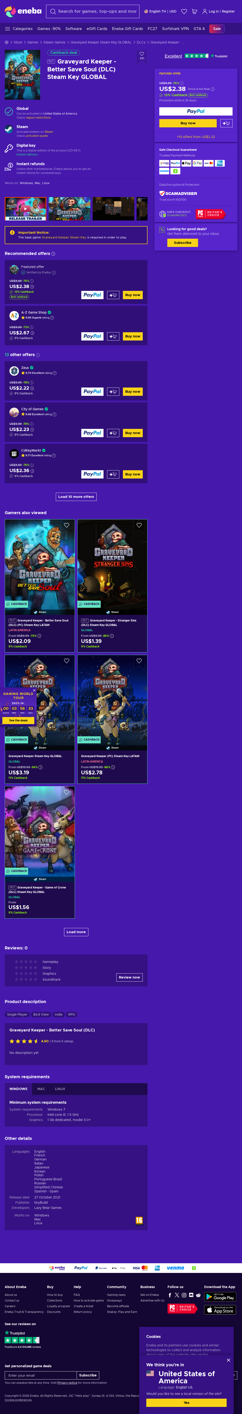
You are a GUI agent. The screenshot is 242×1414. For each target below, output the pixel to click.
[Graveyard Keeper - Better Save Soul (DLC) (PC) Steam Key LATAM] (40, 561)
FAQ (77, 1294)
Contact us (12, 1300)
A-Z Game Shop (34, 312)
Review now (129, 977)
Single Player (17, 1014)
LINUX (60, 1089)
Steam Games (54, 42)
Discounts (53, 1312)
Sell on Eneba (149, 1294)
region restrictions (38, 117)
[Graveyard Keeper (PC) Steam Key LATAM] (112, 696)
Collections (54, 1300)
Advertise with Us (152, 1300)
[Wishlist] (184, 11)
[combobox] (93, 11)
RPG (71, 1014)
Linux (38, 1223)
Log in (214, 11)
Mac (37, 1219)
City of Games (32, 409)
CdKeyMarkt (31, 450)
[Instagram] (184, 1295)
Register (228, 11)
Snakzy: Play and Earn (122, 1312)
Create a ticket (83, 1306)
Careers (10, 1306)
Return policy (83, 1312)
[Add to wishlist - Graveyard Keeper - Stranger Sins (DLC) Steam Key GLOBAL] (139, 527)
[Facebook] (170, 1295)
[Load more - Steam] (9, 129)
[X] (177, 1295)
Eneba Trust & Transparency (24, 1312)
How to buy (55, 1294)
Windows (41, 1215)
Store (18, 42)
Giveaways (114, 1300)
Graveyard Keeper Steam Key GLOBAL (101, 42)
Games (32, 42)
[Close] (228, 1360)
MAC (41, 1089)
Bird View (41, 1014)
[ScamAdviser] (178, 193)
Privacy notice (67, 1382)
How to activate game (89, 1300)
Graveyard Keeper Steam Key (64, 237)
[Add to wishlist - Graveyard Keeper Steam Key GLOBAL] (66, 662)
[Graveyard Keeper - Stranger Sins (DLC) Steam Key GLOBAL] (112, 561)
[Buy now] (196, 111)
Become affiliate (118, 1306)
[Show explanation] (52, 318)
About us (11, 1294)
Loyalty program (58, 1306)
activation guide (37, 135)
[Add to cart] (226, 123)
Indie (58, 1014)
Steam (49, 131)
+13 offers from (196, 137)
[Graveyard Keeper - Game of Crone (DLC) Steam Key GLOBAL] (40, 828)
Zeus (25, 368)
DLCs (141, 42)
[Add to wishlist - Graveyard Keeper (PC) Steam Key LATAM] (139, 662)
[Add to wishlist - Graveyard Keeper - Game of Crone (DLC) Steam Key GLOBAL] (66, 794)
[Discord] (191, 1295)
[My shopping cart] (194, 11)
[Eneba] (23, 11)
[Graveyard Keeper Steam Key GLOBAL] (40, 696)
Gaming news (116, 1294)
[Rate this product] (25, 1041)
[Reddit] (198, 1295)
